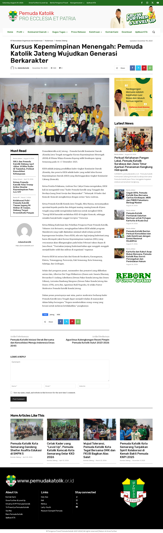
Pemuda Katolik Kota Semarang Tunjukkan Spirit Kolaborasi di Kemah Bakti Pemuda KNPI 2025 (134, 450)
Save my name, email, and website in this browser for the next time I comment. (45, 392)
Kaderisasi (49, 41)
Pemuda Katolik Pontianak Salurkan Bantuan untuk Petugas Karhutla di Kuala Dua (138, 217)
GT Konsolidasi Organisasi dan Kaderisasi (26, 41)
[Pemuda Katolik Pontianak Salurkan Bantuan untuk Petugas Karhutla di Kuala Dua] (119, 215)
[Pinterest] (144, 68)
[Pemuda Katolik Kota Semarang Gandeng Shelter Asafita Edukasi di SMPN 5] (26, 429)
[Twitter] (152, 3)
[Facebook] (142, 3)
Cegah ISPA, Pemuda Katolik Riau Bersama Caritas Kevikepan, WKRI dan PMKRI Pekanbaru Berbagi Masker (138, 198)
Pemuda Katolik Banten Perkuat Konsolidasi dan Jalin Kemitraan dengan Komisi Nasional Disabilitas (138, 236)
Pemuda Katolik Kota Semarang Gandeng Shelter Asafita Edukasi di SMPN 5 (26, 448)
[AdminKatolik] (12, 68)
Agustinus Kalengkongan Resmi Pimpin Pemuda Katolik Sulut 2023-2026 (87, 341)
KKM (58, 314)
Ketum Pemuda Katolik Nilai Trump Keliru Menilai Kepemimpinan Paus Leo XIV (23, 187)
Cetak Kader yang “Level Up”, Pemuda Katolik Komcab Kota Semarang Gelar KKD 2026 (60, 450)
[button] (153, 32)
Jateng (52, 314)
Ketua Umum (17, 179)
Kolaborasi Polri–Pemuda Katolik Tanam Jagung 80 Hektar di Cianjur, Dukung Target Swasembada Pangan (23, 206)
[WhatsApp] (150, 68)
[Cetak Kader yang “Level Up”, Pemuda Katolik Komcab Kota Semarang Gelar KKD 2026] (63, 429)
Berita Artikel (17, 158)
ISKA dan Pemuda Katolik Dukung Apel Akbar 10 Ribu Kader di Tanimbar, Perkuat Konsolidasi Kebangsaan (23, 167)
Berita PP (16, 197)
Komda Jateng (61, 41)
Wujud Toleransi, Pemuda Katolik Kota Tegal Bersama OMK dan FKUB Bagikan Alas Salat (99, 450)
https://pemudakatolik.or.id (24, 246)
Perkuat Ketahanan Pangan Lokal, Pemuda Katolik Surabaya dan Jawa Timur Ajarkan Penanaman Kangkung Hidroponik (133, 164)
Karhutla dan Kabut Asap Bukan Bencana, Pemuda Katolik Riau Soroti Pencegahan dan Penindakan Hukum (139, 256)
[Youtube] (157, 3)
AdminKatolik (23, 68)
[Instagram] (147, 3)
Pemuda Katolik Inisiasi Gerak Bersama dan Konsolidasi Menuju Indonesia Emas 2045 (32, 342)
